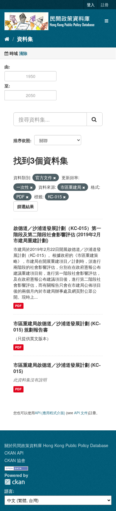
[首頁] (7, 38)
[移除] (54, 177)
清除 (23, 53)
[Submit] (95, 119)
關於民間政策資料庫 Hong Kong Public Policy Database (56, 445)
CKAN (14, 482)
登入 (91, 4)
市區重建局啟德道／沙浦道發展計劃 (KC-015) (57, 368)
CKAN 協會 (14, 460)
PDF (18, 305)
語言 (8, 491)
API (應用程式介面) (50, 412)
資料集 (25, 39)
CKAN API (13, 453)
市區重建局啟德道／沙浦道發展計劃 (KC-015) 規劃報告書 (57, 326)
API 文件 (81, 412)
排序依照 (21, 140)
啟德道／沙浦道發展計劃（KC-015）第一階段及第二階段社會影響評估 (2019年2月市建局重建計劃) (57, 234)
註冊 (105, 4)
